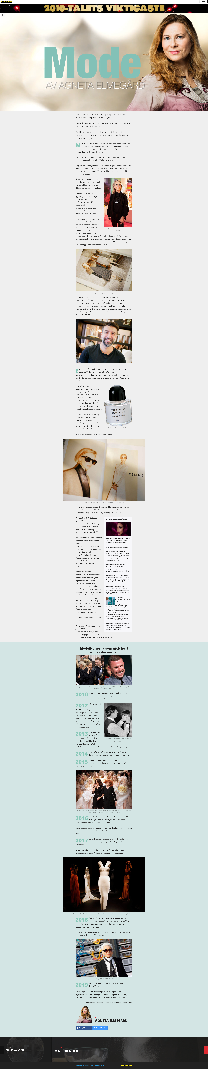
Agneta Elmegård (111, 1020)
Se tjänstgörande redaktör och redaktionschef (90, 1066)
